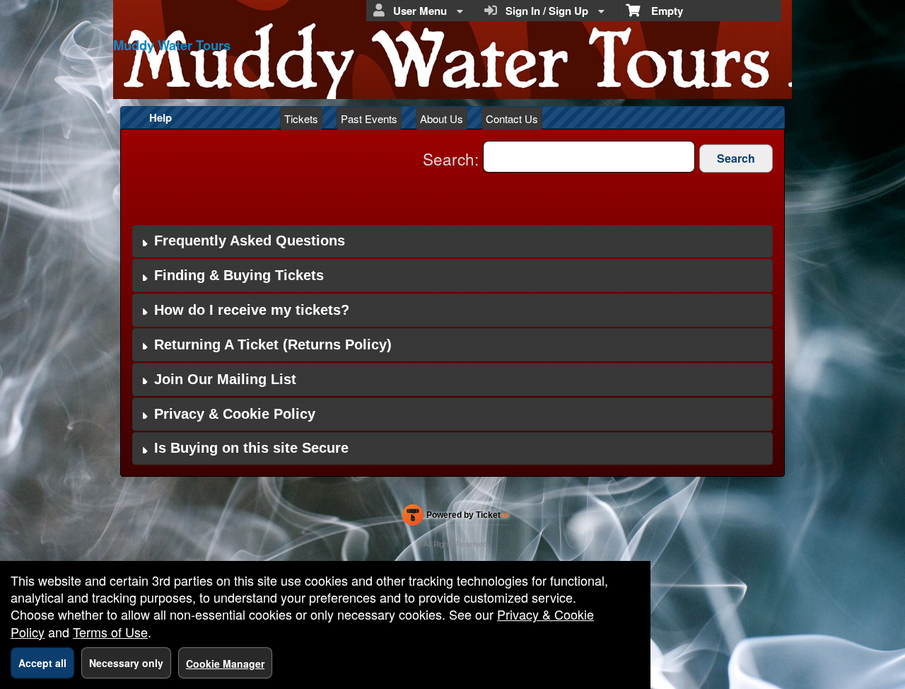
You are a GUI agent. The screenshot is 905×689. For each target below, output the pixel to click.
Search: (453, 158)
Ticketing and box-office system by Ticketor (455, 518)
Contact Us (512, 118)
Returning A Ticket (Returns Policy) (273, 344)
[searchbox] (589, 157)
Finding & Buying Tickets (239, 275)
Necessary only (126, 663)
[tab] (452, 241)
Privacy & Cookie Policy (234, 414)
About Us (441, 118)
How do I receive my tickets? (251, 310)
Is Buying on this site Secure (251, 448)
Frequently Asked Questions (249, 240)
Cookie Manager (225, 663)
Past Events (369, 118)
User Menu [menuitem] (417, 10)
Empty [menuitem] (661, 10)
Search (736, 158)
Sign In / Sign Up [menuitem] (544, 10)
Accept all (42, 663)
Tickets (301, 118)
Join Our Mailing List (225, 379)
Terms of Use (110, 632)
